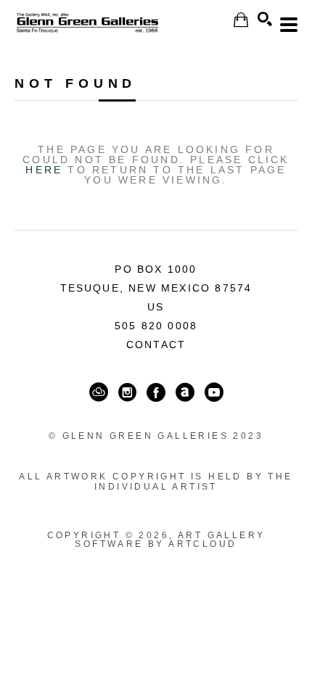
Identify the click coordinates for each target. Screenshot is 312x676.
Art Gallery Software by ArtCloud (170, 539)
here (43, 170)
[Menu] (288, 24)
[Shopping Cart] (241, 20)
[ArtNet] (185, 392)
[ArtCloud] (98, 392)
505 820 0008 (156, 325)
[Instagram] (127, 392)
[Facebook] (156, 392)
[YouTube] (214, 392)
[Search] (265, 19)
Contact (156, 344)
